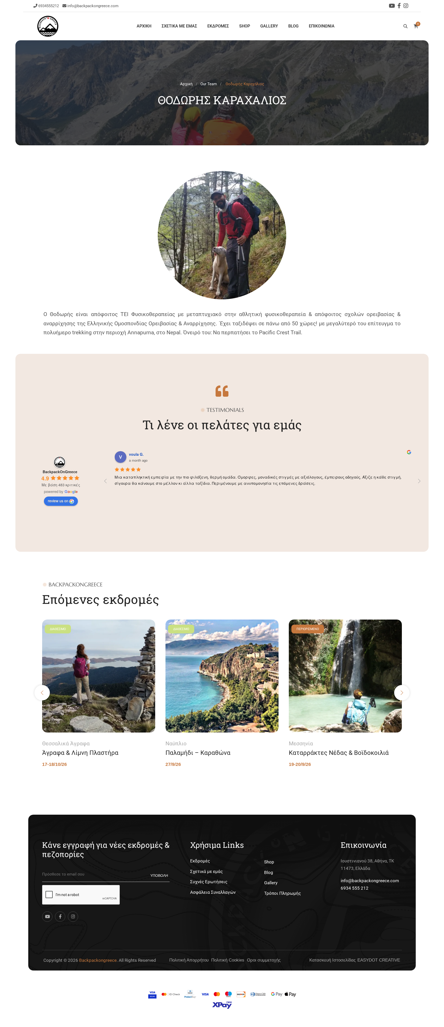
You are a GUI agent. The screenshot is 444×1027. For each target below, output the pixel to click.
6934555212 (49, 6)
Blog (268, 872)
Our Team (208, 84)
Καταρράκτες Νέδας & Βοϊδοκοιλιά (339, 752)
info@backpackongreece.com (92, 6)
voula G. (136, 454)
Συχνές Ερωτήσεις (208, 881)
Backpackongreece (98, 960)
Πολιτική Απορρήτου (189, 960)
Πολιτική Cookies (227, 960)
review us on (58, 500)
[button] (42, 692)
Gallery (271, 882)
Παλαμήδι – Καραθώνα (197, 752)
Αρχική (186, 84)
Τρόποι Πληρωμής (282, 893)
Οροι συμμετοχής (264, 960)
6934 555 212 (354, 888)
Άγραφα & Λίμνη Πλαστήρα (80, 752)
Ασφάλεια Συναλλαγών (213, 892)
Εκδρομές (200, 860)
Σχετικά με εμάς (206, 871)
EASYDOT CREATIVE (378, 960)
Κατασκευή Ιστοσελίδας (332, 960)
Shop (269, 861)
